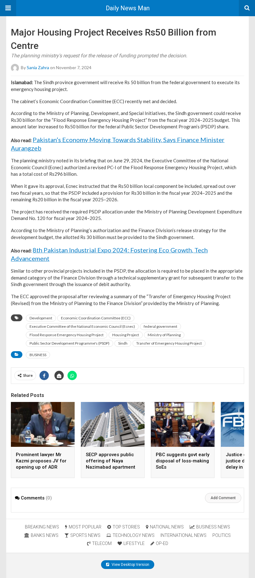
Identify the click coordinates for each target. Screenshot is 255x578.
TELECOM (102, 543)
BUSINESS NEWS (213, 526)
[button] (8, 8)
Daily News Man (128, 8)
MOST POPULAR (85, 526)
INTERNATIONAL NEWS (183, 535)
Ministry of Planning (164, 334)
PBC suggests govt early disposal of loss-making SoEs (182, 461)
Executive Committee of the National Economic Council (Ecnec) (82, 326)
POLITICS (221, 535)
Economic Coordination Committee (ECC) (96, 318)
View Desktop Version (130, 564)
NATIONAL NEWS (167, 526)
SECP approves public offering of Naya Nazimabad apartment (110, 461)
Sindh (123, 343)
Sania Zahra (38, 67)
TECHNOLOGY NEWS (134, 535)
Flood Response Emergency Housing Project (67, 334)
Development (41, 318)
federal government (160, 326)
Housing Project (125, 334)
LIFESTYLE (134, 543)
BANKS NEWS (44, 535)
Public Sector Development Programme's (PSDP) (69, 343)
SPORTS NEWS (85, 535)
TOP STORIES (126, 526)
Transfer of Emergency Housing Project (169, 343)
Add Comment (223, 498)
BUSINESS (38, 354)
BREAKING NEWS (42, 526)
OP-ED (162, 543)
